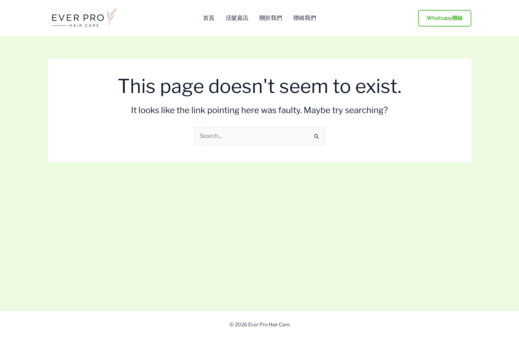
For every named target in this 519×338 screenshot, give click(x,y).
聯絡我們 (304, 18)
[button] (444, 18)
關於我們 (271, 18)
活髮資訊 (237, 18)
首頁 (208, 18)
